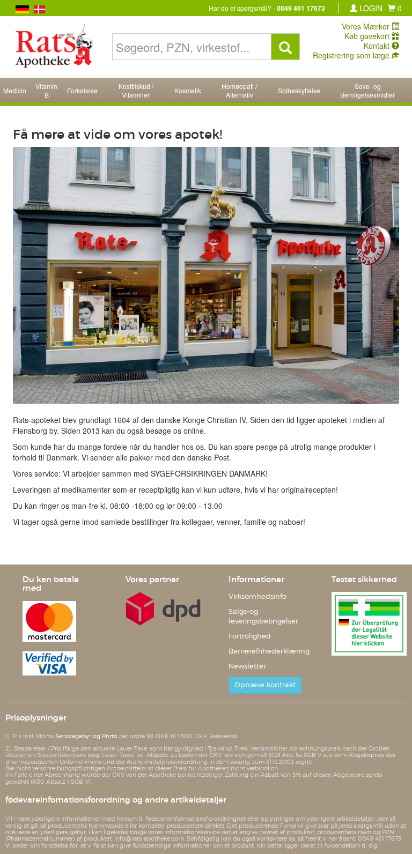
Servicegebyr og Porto (86, 736)
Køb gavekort (368, 36)
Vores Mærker (367, 26)
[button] (394, 8)
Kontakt (378, 45)
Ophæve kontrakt (265, 685)
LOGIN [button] (369, 8)
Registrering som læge (352, 55)
